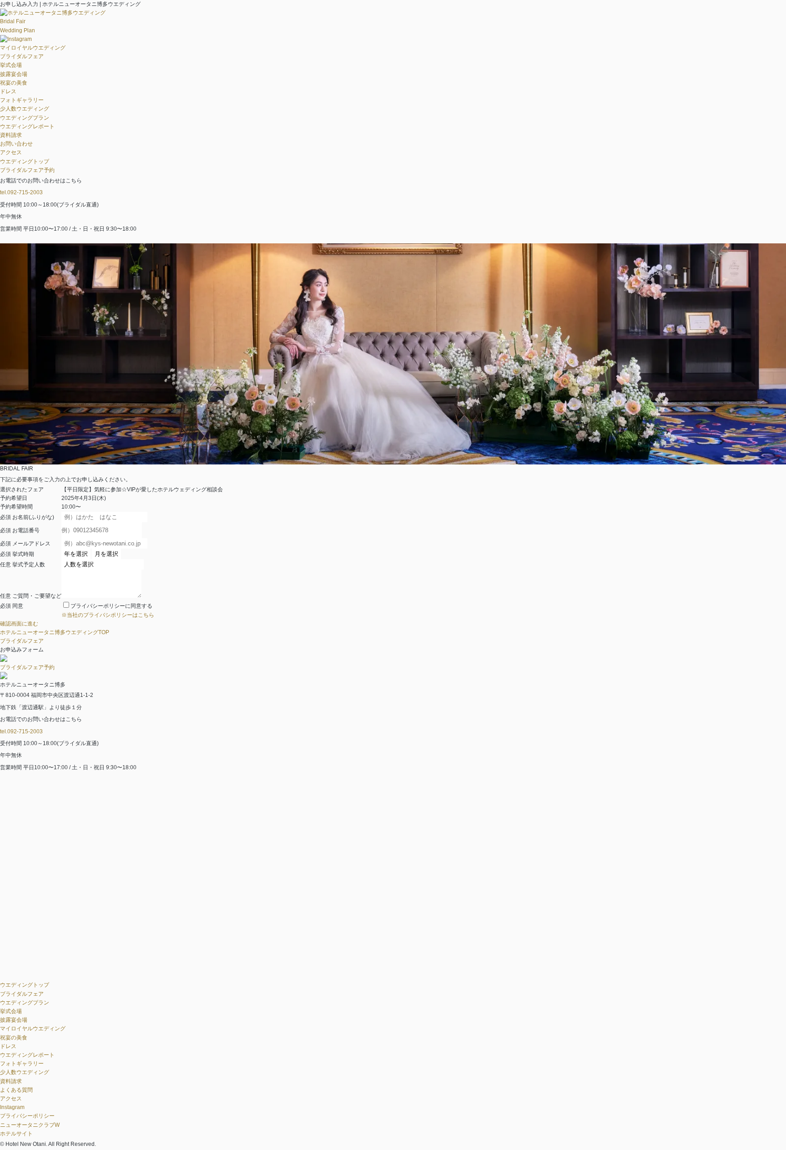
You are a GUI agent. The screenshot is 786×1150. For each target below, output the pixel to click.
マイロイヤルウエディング (33, 48)
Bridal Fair (12, 21)
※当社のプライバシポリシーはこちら (107, 615)
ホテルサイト (16, 1133)
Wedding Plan (17, 30)
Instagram (12, 1107)
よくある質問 (16, 1090)
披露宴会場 (13, 74)
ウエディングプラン (24, 118)
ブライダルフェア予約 (27, 170)
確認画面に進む (19, 623)
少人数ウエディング (24, 109)
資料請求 (11, 135)
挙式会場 (11, 65)
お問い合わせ (16, 144)
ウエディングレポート (27, 126)
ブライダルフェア (22, 56)
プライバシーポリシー (27, 1116)
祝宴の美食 (13, 83)
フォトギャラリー (22, 100)
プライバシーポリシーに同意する (111, 606)
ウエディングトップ (24, 161)
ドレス (8, 91)
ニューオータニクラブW (30, 1125)
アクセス (11, 152)
